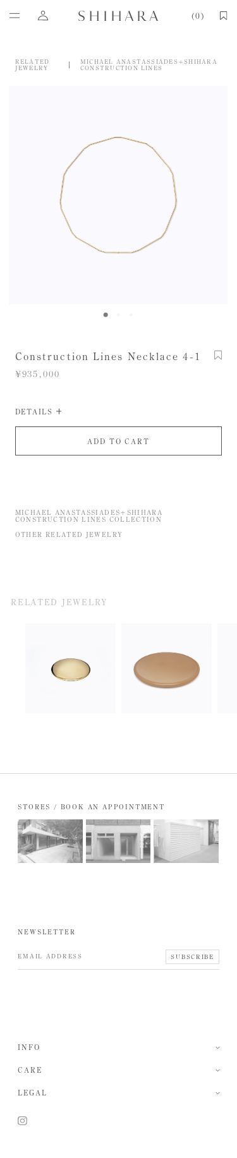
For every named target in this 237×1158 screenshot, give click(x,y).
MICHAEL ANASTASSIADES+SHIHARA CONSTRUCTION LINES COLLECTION (92, 515)
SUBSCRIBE (192, 957)
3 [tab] (131, 314)
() (196, 16)
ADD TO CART (118, 441)
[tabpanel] (118, 195)
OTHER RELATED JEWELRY (69, 534)
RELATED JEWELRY (32, 64)
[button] (218, 361)
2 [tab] (118, 314)
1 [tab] (105, 314)
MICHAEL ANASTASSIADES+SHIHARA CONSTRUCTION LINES (152, 64)
